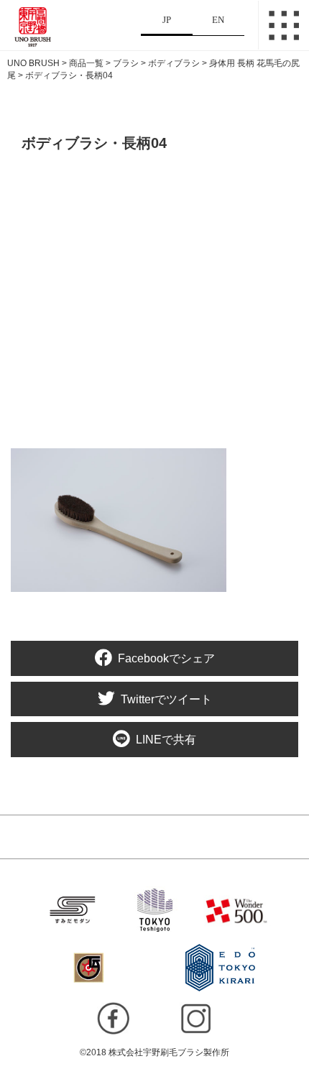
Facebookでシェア (166, 658)
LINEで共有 (166, 740)
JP (166, 19)
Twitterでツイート (166, 699)
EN (218, 19)
